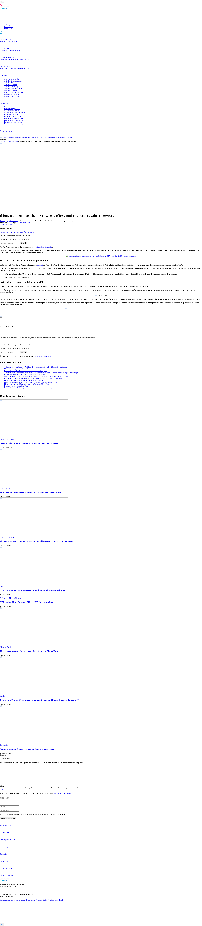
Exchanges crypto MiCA (12, 116)
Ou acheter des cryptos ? (12, 111)
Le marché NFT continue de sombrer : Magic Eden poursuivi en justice (30, 492)
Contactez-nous (5, 900)
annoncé (40, 265)
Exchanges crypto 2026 (12, 114)
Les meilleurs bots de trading (13, 124)
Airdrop (2, 586)
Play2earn (9, 224)
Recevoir (23, 243)
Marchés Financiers (15, 598)
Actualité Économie (10, 85)
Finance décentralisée (7, 439)
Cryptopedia (8, 107)
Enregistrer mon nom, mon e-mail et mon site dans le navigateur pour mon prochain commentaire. (35, 814)
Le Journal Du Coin (23, 223)
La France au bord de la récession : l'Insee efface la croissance (24, 374)
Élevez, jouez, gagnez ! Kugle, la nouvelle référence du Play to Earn (27, 384)
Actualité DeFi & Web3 (12, 94)
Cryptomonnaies (12, 141)
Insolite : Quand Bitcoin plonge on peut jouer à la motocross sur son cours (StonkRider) (33, 378)
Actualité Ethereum (10, 90)
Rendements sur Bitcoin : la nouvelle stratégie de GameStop (24, 380)
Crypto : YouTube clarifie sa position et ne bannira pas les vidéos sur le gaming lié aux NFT (34, 388)
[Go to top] (2, 924)
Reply (1, 790)
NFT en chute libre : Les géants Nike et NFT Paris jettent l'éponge (28, 602)
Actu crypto (8, 25)
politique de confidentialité (43, 247)
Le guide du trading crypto (13, 122)
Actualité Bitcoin (9, 83)
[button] (101, 3)
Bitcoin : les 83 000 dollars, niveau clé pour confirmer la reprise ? (25, 371)
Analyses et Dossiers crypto (13, 92)
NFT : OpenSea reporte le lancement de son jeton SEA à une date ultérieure (32, 590)
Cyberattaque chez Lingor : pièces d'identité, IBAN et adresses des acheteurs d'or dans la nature (36, 376)
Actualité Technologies (11, 87)
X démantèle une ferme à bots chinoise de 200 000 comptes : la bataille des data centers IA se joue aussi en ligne (41, 373)
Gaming (2, 224)
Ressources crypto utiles (12, 109)
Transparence (30, 900)
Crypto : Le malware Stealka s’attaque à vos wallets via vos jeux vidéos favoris (30, 382)
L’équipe (22, 900)
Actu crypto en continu (11, 79)
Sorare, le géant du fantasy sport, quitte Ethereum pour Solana (27, 749)
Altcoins (3, 647)
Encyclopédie (8, 29)
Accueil (2, 141)
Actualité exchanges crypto (13, 88)
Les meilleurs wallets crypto (13, 120)
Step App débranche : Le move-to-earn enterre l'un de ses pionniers (29, 443)
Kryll (61, 900)
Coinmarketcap (9, 27)
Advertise (14, 900)
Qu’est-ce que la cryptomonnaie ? (15, 112)
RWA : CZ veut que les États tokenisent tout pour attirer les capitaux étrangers (30, 369)
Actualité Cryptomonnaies (13, 81)
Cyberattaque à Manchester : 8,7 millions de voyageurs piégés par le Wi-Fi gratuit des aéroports (35, 367)
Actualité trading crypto (12, 96)
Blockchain (4, 488)
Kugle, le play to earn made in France (16, 386)
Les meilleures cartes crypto (13, 118)
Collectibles (11, 537)
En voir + (3, 341)
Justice (11, 488)
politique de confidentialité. (63, 793)
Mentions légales (41, 900)
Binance (2, 537)
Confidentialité (53, 900)
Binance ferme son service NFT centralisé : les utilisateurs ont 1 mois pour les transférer (37, 541)
